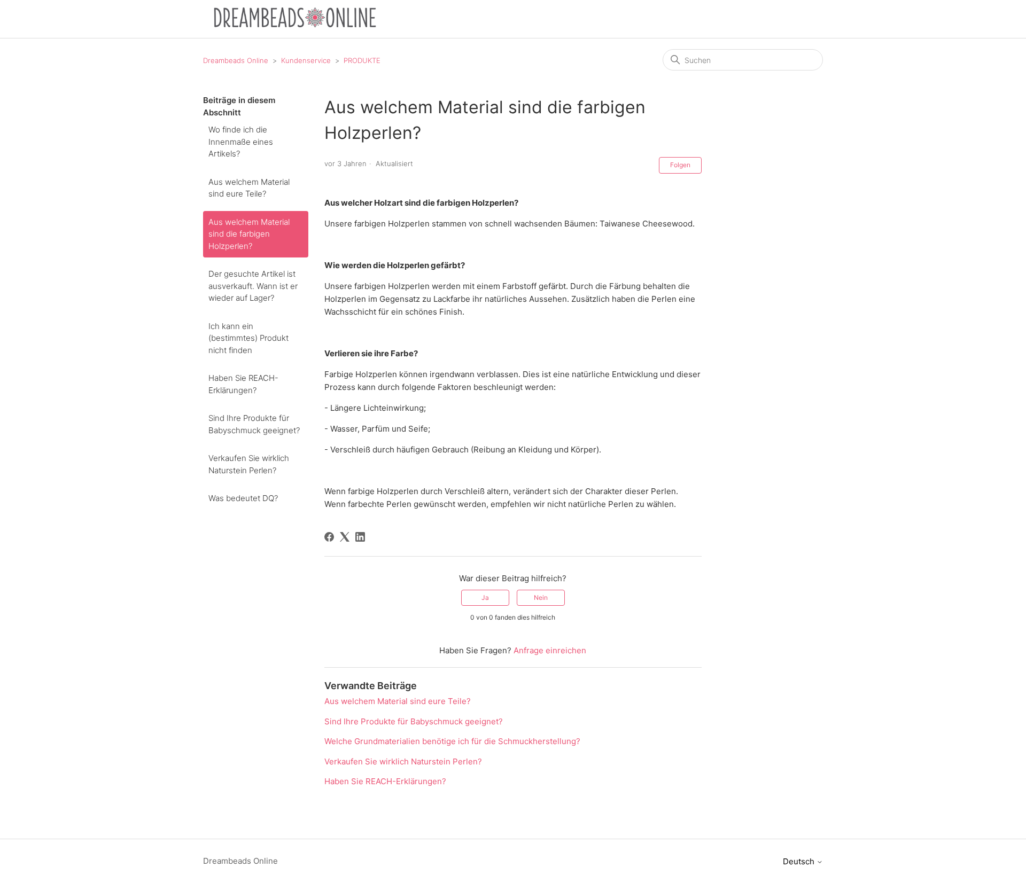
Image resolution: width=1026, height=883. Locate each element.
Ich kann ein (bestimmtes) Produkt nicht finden (248, 338)
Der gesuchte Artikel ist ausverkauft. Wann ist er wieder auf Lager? (253, 286)
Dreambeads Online (235, 60)
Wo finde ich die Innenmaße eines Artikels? (240, 141)
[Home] (295, 24)
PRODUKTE (362, 60)
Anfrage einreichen (550, 650)
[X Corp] (344, 537)
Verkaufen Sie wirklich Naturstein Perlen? (248, 464)
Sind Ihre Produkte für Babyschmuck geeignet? (254, 424)
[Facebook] (329, 537)
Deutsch (800, 861)
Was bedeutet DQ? (243, 498)
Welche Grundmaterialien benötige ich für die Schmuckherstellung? (452, 741)
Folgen (680, 165)
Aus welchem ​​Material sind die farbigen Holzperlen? (249, 234)
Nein (541, 597)
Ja (485, 597)
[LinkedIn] (360, 537)
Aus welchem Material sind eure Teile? (249, 188)
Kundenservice (306, 60)
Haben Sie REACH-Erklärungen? (243, 384)
